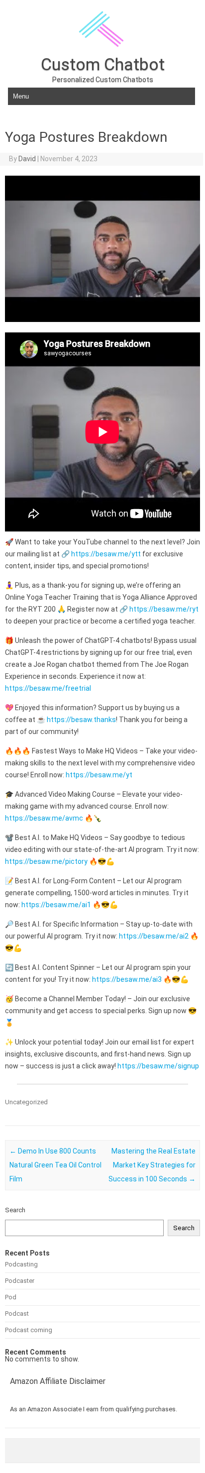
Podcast (17, 1313)
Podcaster (19, 1280)
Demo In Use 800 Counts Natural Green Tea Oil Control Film (55, 1165)
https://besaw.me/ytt (106, 554)
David (27, 159)
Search (15, 1210)
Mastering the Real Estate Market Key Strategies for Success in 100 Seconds (152, 1165)
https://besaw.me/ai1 (56, 905)
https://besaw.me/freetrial (48, 688)
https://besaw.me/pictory (46, 861)
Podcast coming (28, 1330)
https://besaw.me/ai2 (154, 936)
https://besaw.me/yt (99, 775)
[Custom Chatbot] (102, 52)
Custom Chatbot (103, 64)
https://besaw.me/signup (158, 1066)
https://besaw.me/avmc (44, 818)
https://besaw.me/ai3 (127, 979)
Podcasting (21, 1264)
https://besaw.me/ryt (164, 609)
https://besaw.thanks (81, 720)
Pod (10, 1297)
